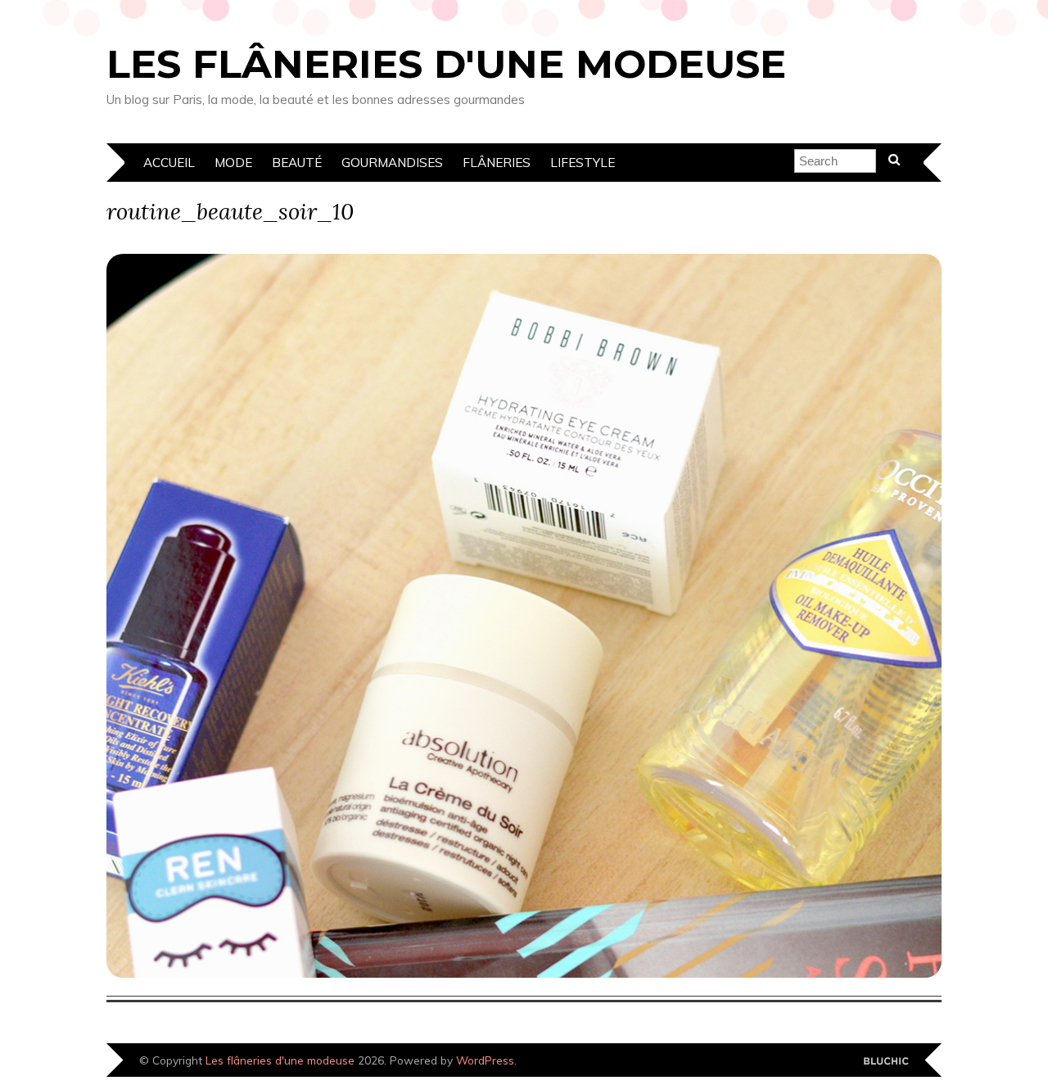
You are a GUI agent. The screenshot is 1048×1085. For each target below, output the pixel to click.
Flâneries (497, 162)
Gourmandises (392, 162)
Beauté (297, 162)
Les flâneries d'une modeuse (446, 64)
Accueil (169, 162)
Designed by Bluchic (886, 1061)
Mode (233, 162)
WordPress (485, 1060)
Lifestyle (582, 162)
